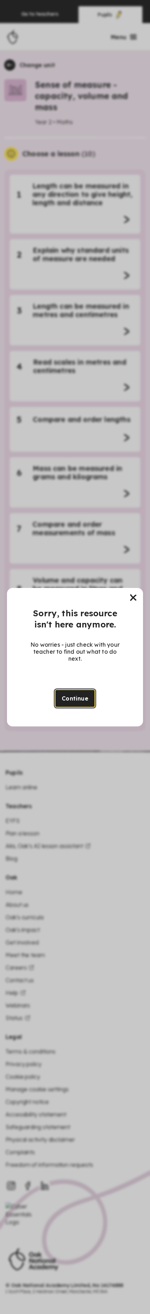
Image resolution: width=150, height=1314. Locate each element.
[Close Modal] (133, 597)
